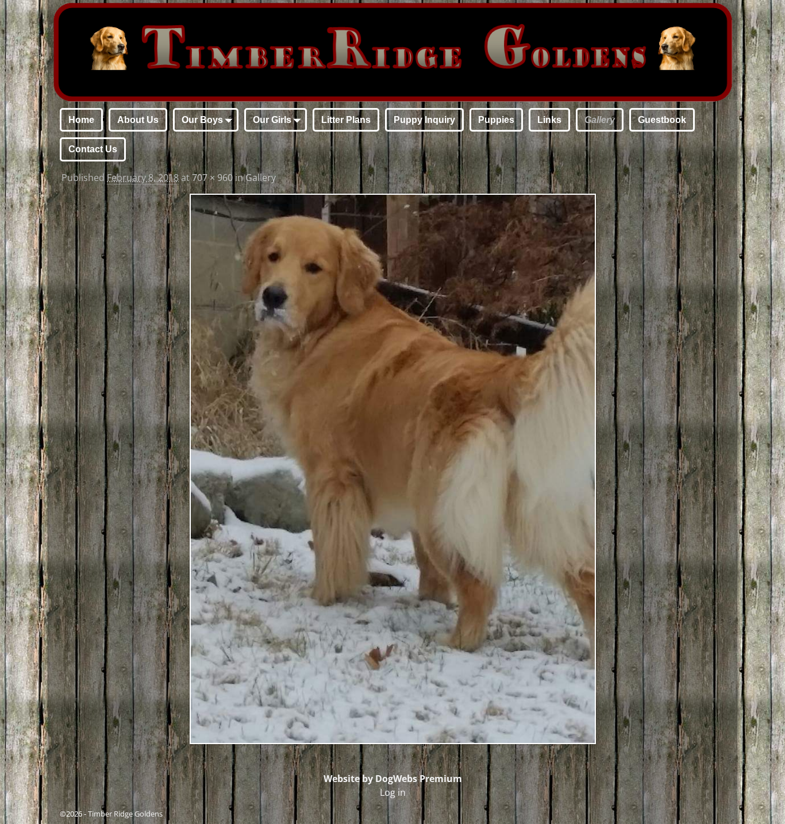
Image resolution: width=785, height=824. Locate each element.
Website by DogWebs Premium (393, 778)
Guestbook (662, 120)
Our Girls (272, 120)
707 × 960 (212, 177)
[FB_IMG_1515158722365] (392, 469)
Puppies (496, 120)
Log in (393, 792)
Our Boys (202, 120)
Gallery (599, 120)
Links (549, 120)
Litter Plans (346, 120)
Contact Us (92, 149)
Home (81, 120)
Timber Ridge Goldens (125, 813)
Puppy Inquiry (424, 120)
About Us (138, 120)
